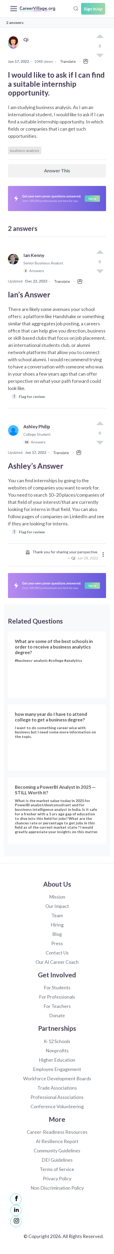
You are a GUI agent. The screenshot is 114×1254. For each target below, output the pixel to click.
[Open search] (75, 8)
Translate (68, 61)
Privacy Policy (57, 1178)
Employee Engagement (57, 1069)
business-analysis (24, 150)
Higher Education (57, 1060)
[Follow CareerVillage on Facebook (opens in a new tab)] (15, 1199)
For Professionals (57, 997)
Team (57, 915)
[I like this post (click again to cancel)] (99, 36)
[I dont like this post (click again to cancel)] (99, 270)
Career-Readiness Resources (57, 1132)
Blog (57, 934)
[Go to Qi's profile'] (14, 49)
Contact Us (57, 953)
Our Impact (57, 906)
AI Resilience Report (57, 1141)
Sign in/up (93, 8)
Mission (57, 897)
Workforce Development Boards (57, 1078)
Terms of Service (57, 1169)
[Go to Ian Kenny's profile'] (14, 265)
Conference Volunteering (57, 1106)
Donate (57, 1015)
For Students (57, 987)
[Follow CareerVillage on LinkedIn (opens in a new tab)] (15, 1210)
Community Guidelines (57, 1150)
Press (57, 943)
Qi (73, 558)
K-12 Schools (57, 1041)
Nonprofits (57, 1050)
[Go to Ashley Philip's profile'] (14, 436)
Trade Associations (57, 1088)
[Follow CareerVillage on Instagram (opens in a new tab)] (15, 1221)
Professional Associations (57, 1097)
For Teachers (57, 1006)
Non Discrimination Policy (57, 1188)
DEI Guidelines (57, 1160)
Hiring (57, 925)
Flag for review (29, 396)
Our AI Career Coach (57, 962)
